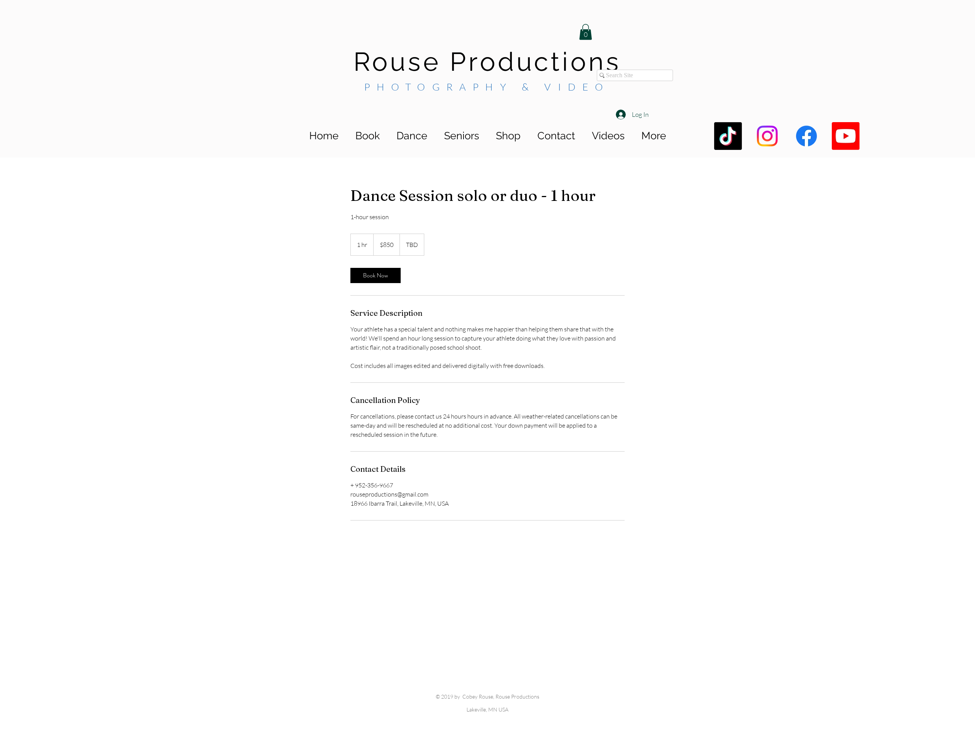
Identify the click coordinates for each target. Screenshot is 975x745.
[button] (585, 32)
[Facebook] (806, 136)
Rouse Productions (487, 61)
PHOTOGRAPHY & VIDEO (487, 87)
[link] (375, 275)
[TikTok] (728, 136)
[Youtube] (846, 136)
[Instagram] (767, 136)
